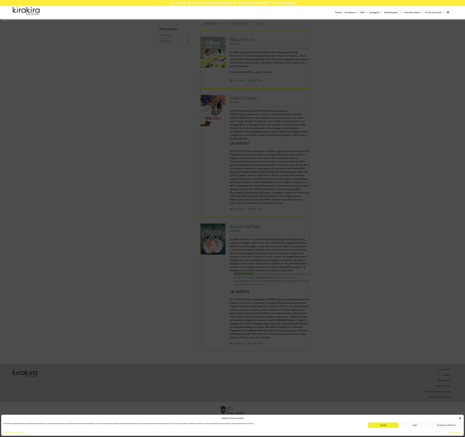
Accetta (383, 425)
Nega (415, 425)
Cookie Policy (8, 432)
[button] (460, 418)
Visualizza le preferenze (446, 425)
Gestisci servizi (454, 432)
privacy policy (19, 432)
